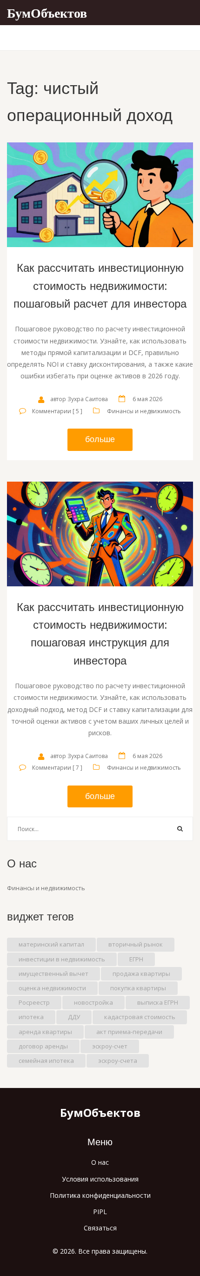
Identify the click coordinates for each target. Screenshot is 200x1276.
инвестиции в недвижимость (62, 959)
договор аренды (43, 1046)
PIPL (100, 1211)
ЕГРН (136, 959)
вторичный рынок (135, 944)
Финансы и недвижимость (144, 411)
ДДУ (74, 1017)
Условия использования (100, 1179)
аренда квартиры (45, 1032)
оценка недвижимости (52, 988)
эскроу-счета (117, 1060)
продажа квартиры (141, 973)
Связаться (100, 1227)
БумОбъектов (47, 12)
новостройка (93, 1002)
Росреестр (34, 1002)
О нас (100, 1162)
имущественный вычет (53, 973)
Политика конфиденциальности (100, 1195)
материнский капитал (51, 944)
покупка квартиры (138, 988)
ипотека (31, 1017)
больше (100, 439)
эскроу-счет (109, 1046)
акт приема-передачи (129, 1032)
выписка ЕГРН (157, 1002)
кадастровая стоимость (139, 1017)
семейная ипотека (46, 1060)
